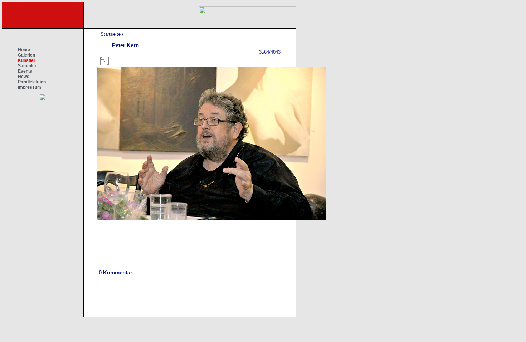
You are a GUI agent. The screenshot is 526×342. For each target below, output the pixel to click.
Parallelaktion (32, 81)
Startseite (111, 34)
